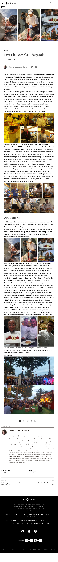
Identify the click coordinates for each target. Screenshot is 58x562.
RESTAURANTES (19, 515)
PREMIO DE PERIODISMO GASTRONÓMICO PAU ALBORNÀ (29, 524)
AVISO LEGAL (37, 550)
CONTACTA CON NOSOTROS (29, 520)
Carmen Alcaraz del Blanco (19, 430)
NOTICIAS (9, 515)
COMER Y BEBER (46, 515)
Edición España (3, 7)
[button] (54, 3)
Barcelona (32, 472)
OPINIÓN (25, 517)
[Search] (50, 3)
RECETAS (33, 517)
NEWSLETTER (45, 520)
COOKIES (53, 550)
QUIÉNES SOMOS (12, 520)
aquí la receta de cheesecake (23, 278)
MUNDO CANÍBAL (33, 515)
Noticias (6, 50)
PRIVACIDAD (45, 550)
